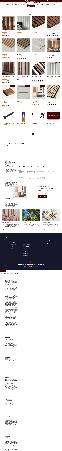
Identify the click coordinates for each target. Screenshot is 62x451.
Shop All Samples (42, 196)
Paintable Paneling (25, 4)
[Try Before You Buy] (51, 215)
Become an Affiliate (37, 241)
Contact (55, 0)
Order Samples (31, 6)
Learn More (4, 229)
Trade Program (36, 239)
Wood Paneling (15, 4)
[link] (31, 0)
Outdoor (42, 4)
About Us (24, 239)
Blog (23, 242)
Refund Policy (25, 253)
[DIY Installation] (11, 215)
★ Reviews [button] (3, 271)
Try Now (44, 229)
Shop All (8, 4)
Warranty (24, 248)
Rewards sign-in (50, 0)
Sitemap (24, 257)
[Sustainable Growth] (31, 215)
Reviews (47, 4)
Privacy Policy (25, 250)
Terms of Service (25, 251)
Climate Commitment (26, 244)
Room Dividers (35, 4)
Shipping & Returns (26, 246)
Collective (35, 242)
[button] (4, 32)
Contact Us (25, 241)
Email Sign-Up (25, 255)
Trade (46, 0)
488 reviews (2, 274)
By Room (53, 4)
